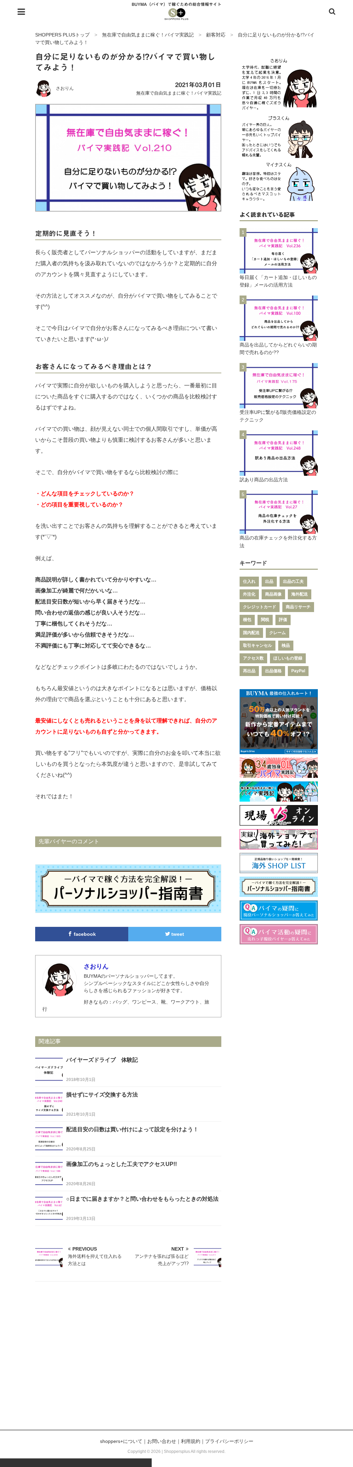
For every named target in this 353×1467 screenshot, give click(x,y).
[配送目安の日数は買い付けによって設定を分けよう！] (49, 1149)
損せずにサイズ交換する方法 (102, 1094)
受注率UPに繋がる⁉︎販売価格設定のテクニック (278, 415)
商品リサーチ (298, 606)
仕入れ (249, 581)
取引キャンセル (257, 645)
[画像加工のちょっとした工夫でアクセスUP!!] (49, 1183)
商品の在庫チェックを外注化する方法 (278, 541)
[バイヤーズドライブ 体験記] (49, 1079)
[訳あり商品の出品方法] (279, 471)
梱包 (247, 619)
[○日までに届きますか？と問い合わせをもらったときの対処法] (49, 1218)
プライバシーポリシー (229, 1441)
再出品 (249, 670)
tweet (177, 934)
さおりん (65, 88)
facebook (84, 934)
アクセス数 (253, 658)
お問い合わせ (161, 1441)
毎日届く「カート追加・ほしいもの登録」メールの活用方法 (278, 281)
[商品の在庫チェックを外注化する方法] (279, 530)
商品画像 (273, 594)
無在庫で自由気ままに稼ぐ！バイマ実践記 (178, 93)
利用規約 (190, 1441)
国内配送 (251, 632)
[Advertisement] (176, 1364)
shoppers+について (121, 1441)
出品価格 (273, 670)
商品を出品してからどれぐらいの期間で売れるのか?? (278, 348)
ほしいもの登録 (287, 658)
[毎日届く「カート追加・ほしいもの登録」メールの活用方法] (279, 269)
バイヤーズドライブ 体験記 (102, 1060)
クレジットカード (259, 606)
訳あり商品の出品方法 (264, 479)
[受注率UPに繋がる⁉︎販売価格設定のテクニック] (279, 404)
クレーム (277, 632)
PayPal (298, 670)
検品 (286, 645)
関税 (265, 619)
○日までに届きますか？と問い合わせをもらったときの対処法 (142, 1199)
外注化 (249, 594)
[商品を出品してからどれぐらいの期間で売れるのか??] (279, 337)
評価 (283, 619)
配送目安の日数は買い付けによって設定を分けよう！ (132, 1129)
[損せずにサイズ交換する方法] (49, 1114)
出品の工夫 (293, 581)
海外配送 (299, 594)
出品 (269, 581)
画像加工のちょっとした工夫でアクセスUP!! (121, 1164)
